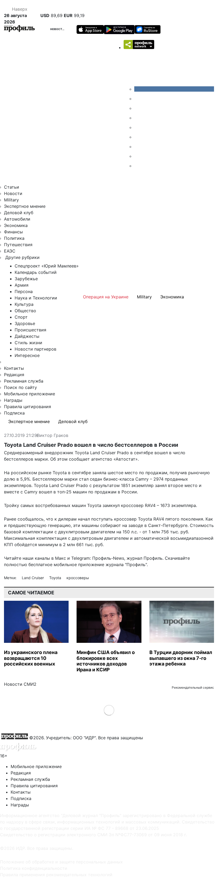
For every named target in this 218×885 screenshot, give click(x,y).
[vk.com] (174, 89)
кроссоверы (77, 577)
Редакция (14, 374)
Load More (109, 710)
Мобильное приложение (29, 393)
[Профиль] (19, 29)
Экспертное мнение (24, 206)
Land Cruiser (33, 577)
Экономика (16, 225)
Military (11, 199)
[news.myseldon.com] (138, 127)
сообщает (79, 459)
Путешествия (18, 244)
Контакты (14, 368)
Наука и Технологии (36, 298)
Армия (21, 285)
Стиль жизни (28, 342)
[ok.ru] (138, 98)
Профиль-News (108, 558)
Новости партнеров (35, 349)
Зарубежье (26, 278)
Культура (24, 304)
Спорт (21, 317)
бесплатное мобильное (52, 564)
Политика (14, 238)
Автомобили (17, 219)
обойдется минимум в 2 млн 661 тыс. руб (58, 544)
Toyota (55, 577)
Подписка (14, 413)
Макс (60, 558)
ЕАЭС (9, 251)
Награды (13, 400)
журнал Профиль (144, 558)
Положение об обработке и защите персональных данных (61, 861)
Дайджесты (27, 336)
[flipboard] (138, 165)
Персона (24, 291)
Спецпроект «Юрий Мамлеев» (47, 266)
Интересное (27, 355)
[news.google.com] (138, 137)
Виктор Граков (52, 435)
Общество (25, 310)
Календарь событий (36, 272)
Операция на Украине (105, 296)
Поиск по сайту (20, 387)
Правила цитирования (27, 406)
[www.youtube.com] (138, 108)
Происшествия (30, 329)
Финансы (13, 231)
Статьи (11, 187)
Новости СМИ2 (20, 684)
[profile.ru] (138, 156)
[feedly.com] (138, 146)
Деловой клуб (18, 212)
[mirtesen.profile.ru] (138, 117)
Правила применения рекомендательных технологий (56, 874)
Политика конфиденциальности (33, 868)
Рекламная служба (23, 381)
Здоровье (25, 323)
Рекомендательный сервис (193, 687)
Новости (57, 29)
